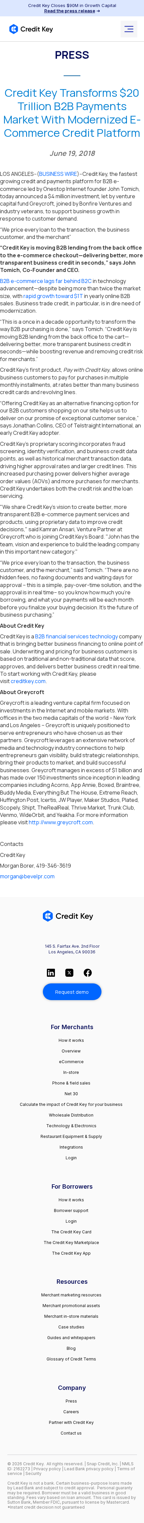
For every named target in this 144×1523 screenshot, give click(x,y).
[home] (31, 29)
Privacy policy (47, 1468)
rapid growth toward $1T (53, 296)
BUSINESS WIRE (58, 174)
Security (33, 1473)
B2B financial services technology (76, 636)
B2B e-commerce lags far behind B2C (46, 281)
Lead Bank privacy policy (89, 1468)
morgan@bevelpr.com (27, 876)
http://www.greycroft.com (60, 822)
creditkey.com (28, 681)
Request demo (72, 992)
